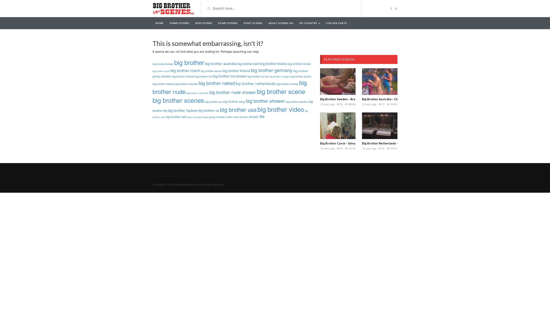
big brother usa (238, 109)
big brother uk (208, 110)
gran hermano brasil (197, 117)
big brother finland (236, 70)
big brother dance (211, 71)
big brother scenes (178, 100)
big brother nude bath (197, 93)
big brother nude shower (232, 92)
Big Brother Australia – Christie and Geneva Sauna (396, 99)
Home (160, 23)
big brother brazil (161, 71)
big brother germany (271, 70)
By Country (309, 23)
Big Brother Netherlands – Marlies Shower (391, 143)
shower (254, 117)
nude (229, 117)
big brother (189, 62)
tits (262, 116)
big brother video (280, 109)
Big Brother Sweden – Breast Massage (346, 99)
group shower (217, 117)
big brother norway (287, 84)
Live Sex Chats (336, 23)
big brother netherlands (255, 83)
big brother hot (203, 76)
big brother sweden (296, 102)
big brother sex (213, 102)
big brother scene (281, 91)
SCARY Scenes (228, 23)
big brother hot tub (258, 76)
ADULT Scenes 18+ (281, 23)
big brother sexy (234, 101)
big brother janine (301, 76)
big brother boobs (273, 63)
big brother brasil (299, 64)
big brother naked (217, 83)
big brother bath (248, 63)
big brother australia (221, 63)
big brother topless (182, 110)
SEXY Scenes (203, 23)
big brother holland (183, 76)
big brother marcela (186, 84)
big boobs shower (163, 64)
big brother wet (176, 117)
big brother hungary (280, 76)
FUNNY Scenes (179, 23)
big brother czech (185, 70)
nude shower (240, 117)
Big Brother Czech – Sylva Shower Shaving (348, 143)
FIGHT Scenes (253, 23)
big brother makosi (163, 84)
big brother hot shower (230, 76)
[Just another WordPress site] (173, 8)
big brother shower (265, 100)
